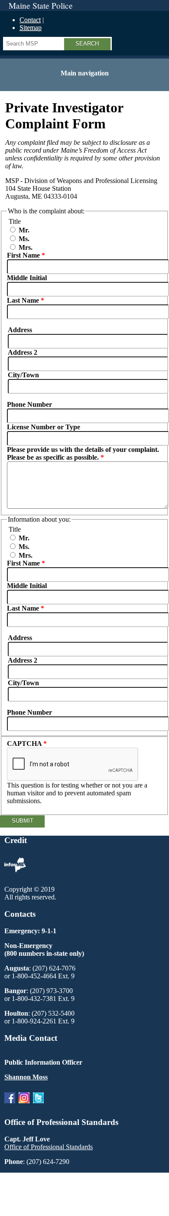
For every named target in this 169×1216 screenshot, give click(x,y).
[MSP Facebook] (9, 1105)
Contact (30, 19)
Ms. (24, 238)
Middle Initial (27, 277)
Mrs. (25, 247)
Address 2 (22, 352)
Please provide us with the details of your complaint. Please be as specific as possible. (83, 453)
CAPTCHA (25, 743)
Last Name (23, 300)
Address (20, 329)
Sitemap (31, 27)
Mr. (24, 230)
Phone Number (29, 404)
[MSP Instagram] (24, 1105)
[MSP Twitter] (38, 1105)
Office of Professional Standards (48, 1147)
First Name (23, 255)
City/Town (23, 375)
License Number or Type (43, 427)
